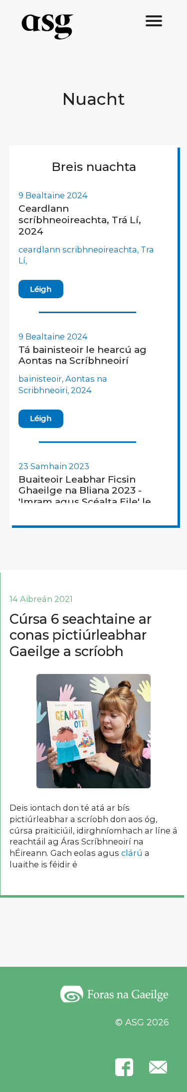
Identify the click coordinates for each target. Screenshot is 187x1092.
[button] (154, 21)
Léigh (40, 289)
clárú (132, 853)
